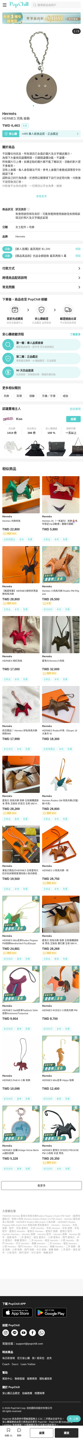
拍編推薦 (27, 1393)
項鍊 (32, 395)
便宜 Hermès (51, 1240)
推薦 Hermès (38, 1243)
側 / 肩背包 (38, 1358)
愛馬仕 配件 (66, 1231)
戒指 (65, 395)
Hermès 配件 (44, 1234)
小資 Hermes (9, 1246)
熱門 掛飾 (29, 1249)
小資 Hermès (67, 1240)
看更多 (41, 1185)
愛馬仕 (45, 1225)
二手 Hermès (35, 1240)
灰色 (75, 1225)
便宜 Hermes (70, 1243)
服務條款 (32, 1378)
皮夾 (49, 1358)
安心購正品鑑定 (11, 1393)
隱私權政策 (45, 1378)
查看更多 (41, 196)
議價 (41, 1432)
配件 (11, 1228)
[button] (12, 431)
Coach (5, 1364)
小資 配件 (12, 1252)
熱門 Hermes (25, 1246)
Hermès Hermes (10, 1234)
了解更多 (75, 334)
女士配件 (20, 227)
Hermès (20, 236)
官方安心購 (23, 1358)
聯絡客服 (20, 1378)
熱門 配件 (24, 1252)
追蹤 (73, 419)
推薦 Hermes (56, 1246)
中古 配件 (36, 1252)
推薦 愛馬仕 (20, 1240)
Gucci (15, 1364)
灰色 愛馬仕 (22, 1228)
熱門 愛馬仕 (69, 1237)
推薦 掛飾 (53, 1249)
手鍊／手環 (48, 395)
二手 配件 (66, 1249)
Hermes (66, 1225)
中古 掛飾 (41, 1249)
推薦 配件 (48, 1252)
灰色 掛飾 (67, 1228)
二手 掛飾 (70, 1246)
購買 (66, 1432)
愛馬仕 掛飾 (52, 1231)
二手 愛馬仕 (25, 1237)
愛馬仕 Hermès (17, 1231)
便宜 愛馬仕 (40, 1237)
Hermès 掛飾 (28, 1234)
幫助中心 (7, 1378)
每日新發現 (8, 1358)
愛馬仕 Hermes (35, 1231)
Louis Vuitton (28, 1364)
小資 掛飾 (17, 1249)
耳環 (19, 395)
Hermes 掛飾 (60, 1234)
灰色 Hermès (37, 1228)
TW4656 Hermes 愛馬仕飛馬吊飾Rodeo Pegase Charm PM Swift (36, 1216)
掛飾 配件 (12, 1237)
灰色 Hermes (53, 1228)
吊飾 (31, 227)
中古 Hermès (22, 1243)
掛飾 (4, 1228)
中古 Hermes (40, 1246)
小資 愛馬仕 (54, 1237)
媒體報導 (40, 1393)
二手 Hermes (54, 1243)
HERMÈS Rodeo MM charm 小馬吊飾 (35, 1222)
